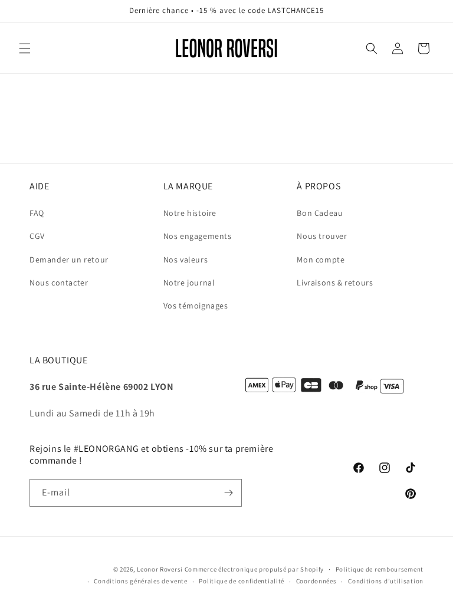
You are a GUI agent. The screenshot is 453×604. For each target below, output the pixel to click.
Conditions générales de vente (140, 581)
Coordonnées (316, 581)
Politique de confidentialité (241, 581)
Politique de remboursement (380, 569)
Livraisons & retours (335, 282)
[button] (25, 48)
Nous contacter (58, 282)
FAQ (36, 213)
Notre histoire (189, 213)
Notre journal (189, 282)
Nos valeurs (185, 259)
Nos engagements (197, 236)
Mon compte (320, 259)
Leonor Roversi (160, 569)
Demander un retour (69, 259)
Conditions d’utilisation (386, 581)
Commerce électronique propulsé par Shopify (254, 569)
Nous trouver (322, 236)
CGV (37, 236)
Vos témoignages (195, 305)
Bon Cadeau (320, 213)
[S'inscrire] (228, 493)
